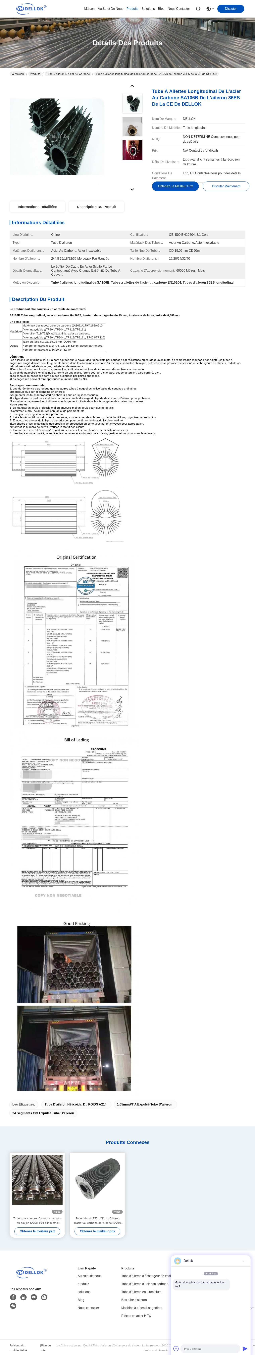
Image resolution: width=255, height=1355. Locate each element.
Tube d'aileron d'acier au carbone (68, 73)
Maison (89, 8)
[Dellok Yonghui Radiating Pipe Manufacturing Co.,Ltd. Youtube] (33, 1297)
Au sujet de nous (89, 1276)
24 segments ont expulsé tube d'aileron (43, 1113)
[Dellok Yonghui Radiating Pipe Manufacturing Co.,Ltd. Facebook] (13, 1297)
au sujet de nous (110, 8)
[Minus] (245, 1260)
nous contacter (179, 8)
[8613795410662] (44, 1297)
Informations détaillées (37, 207)
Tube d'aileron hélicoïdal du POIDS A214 (76, 1104)
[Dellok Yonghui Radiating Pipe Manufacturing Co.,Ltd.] (31, 9)
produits (132, 8)
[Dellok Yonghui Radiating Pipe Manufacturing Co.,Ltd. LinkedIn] (23, 1297)
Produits (35, 73)
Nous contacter (88, 1308)
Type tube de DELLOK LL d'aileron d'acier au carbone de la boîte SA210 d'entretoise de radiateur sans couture (98, 1221)
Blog (81, 1300)
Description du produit (96, 207)
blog (161, 8)
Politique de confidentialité (18, 1348)
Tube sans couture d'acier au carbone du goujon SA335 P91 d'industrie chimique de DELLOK (37, 1221)
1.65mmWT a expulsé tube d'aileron (144, 1104)
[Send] (245, 1348)
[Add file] (176, 1348)
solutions (148, 8)
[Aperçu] (31, 1277)
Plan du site (46, 1348)
